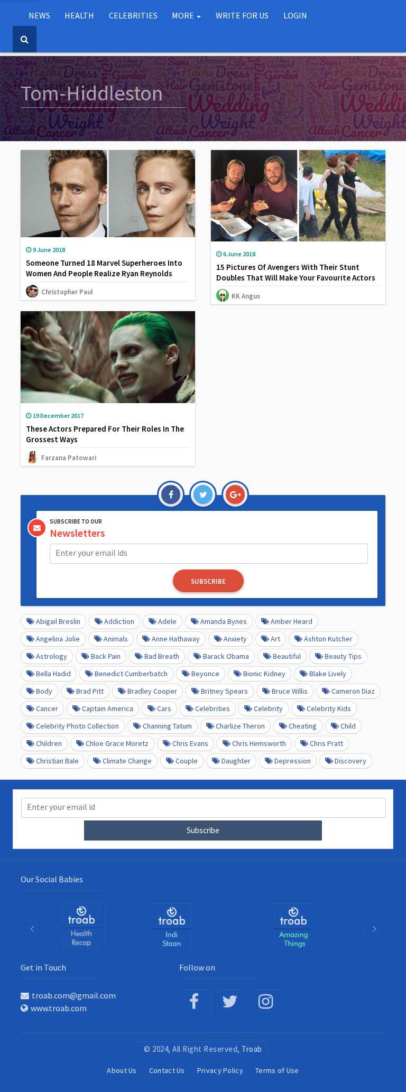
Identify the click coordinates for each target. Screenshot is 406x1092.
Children (49, 743)
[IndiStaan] (171, 926)
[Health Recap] (81, 926)
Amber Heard (291, 621)
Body (44, 691)
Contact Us (167, 1070)
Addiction (119, 621)
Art (275, 638)
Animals (116, 638)
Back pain (106, 656)
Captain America (107, 708)
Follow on (197, 967)
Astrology (51, 656)
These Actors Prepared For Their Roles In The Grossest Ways (105, 434)
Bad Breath (161, 656)
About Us (121, 1070)
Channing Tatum (167, 726)
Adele (167, 621)
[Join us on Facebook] (194, 1002)
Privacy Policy (220, 1070)
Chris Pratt (326, 743)
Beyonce (205, 673)
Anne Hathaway (176, 638)
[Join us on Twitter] (230, 1002)
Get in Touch (43, 967)
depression (292, 761)
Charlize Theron (240, 726)
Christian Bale (57, 761)
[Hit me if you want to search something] (24, 39)
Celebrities (212, 708)
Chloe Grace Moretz (117, 743)
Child (348, 726)
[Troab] (293, 926)
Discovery (350, 761)
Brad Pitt (90, 691)
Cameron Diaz (353, 691)
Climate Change (127, 761)
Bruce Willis (290, 691)
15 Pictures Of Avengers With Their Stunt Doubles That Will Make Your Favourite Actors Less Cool (295, 277)
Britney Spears (224, 691)
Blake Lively (327, 673)
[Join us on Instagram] (266, 1002)
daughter (236, 761)
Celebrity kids (329, 708)
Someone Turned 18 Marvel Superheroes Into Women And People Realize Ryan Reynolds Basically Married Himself (104, 273)
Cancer (47, 708)
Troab (252, 1049)
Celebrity (268, 708)
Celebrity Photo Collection (77, 726)
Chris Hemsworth (259, 743)
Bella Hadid (53, 673)
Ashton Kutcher (328, 638)
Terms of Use (277, 1070)
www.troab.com (59, 1008)
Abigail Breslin (58, 621)
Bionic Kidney (264, 673)
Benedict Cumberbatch (131, 673)
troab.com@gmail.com (74, 995)
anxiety (235, 638)
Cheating (303, 726)
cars (164, 708)
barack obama (226, 656)
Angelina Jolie (58, 638)
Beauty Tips (343, 656)
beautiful (287, 656)
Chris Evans (190, 743)
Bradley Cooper (152, 691)
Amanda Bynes (223, 621)
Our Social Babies (52, 879)
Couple (187, 761)
